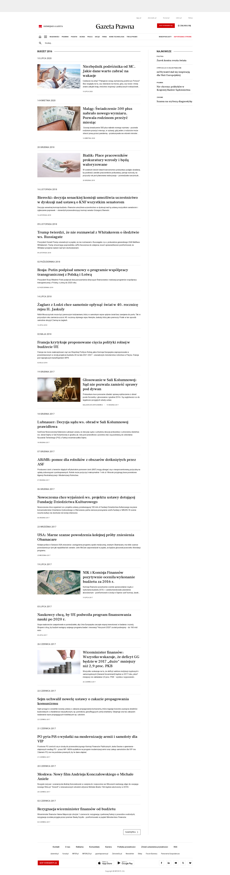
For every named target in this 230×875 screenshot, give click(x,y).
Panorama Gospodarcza (170, 854)
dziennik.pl (152, 18)
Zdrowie (160, 97)
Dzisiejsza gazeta (53, 26)
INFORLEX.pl (87, 854)
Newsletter (130, 854)
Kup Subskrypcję (165, 25)
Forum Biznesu (151, 854)
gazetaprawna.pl (101, 854)
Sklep (190, 18)
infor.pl (179, 18)
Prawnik (160, 82)
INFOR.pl (75, 854)
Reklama (79, 847)
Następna (130, 832)
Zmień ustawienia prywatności (154, 847)
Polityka (160, 56)
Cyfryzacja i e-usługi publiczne (169, 68)
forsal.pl (166, 18)
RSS (175, 847)
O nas (67, 847)
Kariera (108, 847)
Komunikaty (94, 847)
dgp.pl (138, 18)
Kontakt (56, 847)
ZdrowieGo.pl (117, 854)
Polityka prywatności (126, 847)
